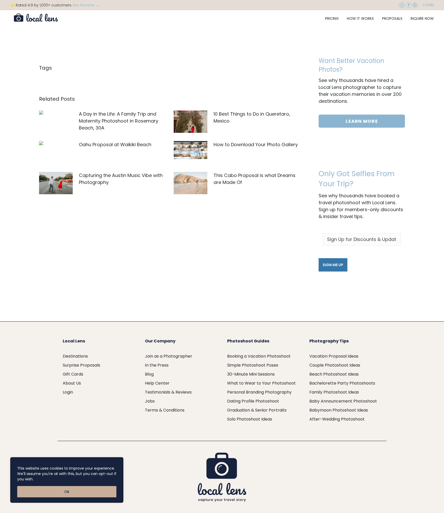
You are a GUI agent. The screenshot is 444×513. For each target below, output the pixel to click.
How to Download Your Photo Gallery (256, 144)
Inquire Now (422, 18)
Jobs (150, 401)
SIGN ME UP (333, 264)
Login (428, 4)
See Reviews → (85, 5)
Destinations (75, 356)
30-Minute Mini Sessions (251, 374)
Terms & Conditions (164, 410)
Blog (149, 374)
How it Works (360, 18)
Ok (66, 491)
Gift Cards (73, 374)
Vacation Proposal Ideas (333, 356)
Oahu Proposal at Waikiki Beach (115, 144)
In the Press (157, 365)
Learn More (362, 121)
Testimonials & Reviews (168, 392)
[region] (66, 480)
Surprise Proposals (81, 365)
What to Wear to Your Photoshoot (261, 383)
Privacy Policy (47, 479)
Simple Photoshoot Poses (252, 365)
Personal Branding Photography (259, 392)
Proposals (392, 18)
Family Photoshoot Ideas (334, 392)
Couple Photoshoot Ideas (334, 365)
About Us (72, 383)
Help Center (157, 383)
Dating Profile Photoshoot (253, 401)
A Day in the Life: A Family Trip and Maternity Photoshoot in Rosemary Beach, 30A (118, 121)
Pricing (332, 18)
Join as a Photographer (168, 356)
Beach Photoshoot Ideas (334, 374)
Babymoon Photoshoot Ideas (338, 410)
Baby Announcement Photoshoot (343, 401)
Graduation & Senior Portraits (256, 410)
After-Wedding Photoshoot (337, 419)
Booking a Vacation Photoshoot (259, 356)
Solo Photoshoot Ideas (249, 419)
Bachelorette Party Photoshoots (342, 383)
